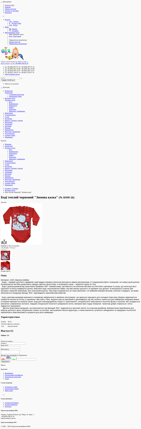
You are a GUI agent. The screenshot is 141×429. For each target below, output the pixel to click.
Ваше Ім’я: (4, 345)
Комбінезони (13, 104)
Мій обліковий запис (12, 32)
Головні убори (10, 135)
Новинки (8, 144)
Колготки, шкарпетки (12, 132)
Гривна (13, 21)
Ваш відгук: (5, 349)
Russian (14, 29)
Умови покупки (10, 9)
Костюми (8, 126)
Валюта (7, 20)
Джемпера (8, 124)
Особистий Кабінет (12, 403)
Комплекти (13, 106)
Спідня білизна (10, 115)
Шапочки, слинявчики (17, 111)
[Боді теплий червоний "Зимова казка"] (21, 244)
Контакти (8, 12)
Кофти (11, 107)
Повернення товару (12, 389)
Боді (10, 102)
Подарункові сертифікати (14, 375)
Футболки (8, 119)
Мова (7, 27)
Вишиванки (9, 130)
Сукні (7, 117)
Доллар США (15, 23)
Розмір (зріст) (5, 271)
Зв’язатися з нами (11, 387)
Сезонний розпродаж (16, 94)
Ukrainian (14, 31)
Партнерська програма (13, 377)
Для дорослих (10, 133)
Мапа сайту (9, 390)
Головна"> (11, 188)
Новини (8, 7)
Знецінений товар (15, 96)
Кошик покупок (14, 42)
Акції (7, 379)
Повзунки (12, 109)
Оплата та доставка (12, 11)
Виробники (9, 373)
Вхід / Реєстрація (15, 36)
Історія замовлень (11, 405)
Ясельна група (10, 98)
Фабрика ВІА (9, 5)
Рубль (13, 25)
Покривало (9, 137)
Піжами (7, 128)
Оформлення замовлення (18, 44)
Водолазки (8, 122)
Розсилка (8, 406)
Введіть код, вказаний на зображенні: (14, 355)
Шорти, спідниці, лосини (14, 120)
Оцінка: (3, 343)
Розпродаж (9, 91)
